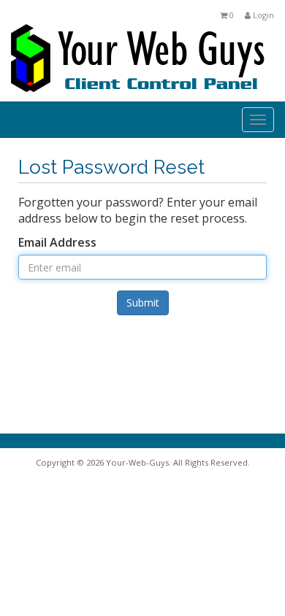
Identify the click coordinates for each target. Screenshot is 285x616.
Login (262, 14)
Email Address (57, 242)
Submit (142, 302)
